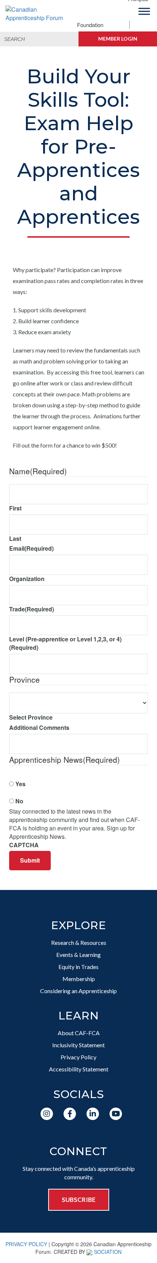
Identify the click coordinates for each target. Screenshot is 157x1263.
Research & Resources (78, 942)
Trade (31, 609)
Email (31, 548)
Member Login (117, 38)
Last (15, 539)
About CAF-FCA (79, 1032)
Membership (78, 978)
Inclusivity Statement (78, 1044)
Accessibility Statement (78, 1069)
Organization (27, 579)
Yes (20, 784)
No (19, 801)
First (15, 508)
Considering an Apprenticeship (78, 990)
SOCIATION (108, 1251)
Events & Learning (78, 954)
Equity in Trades (78, 966)
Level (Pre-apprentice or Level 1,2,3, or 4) (65, 643)
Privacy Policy (78, 1056)
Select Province (31, 717)
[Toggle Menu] (144, 11)
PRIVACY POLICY (26, 1244)
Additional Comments (39, 728)
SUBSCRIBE (79, 1199)
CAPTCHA (24, 845)
